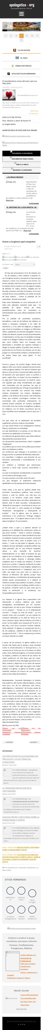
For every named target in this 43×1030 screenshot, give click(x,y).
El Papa (9, 870)
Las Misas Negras (15, 177)
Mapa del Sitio (21, 1009)
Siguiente (33, 742)
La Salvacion (33, 113)
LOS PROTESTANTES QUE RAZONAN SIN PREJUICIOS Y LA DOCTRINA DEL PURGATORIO (20, 759)
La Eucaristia (34, 203)
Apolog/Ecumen (13, 867)
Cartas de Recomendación (29, 995)
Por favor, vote (7, 264)
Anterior (9, 742)
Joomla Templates (13, 1021)
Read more (34, 111)
